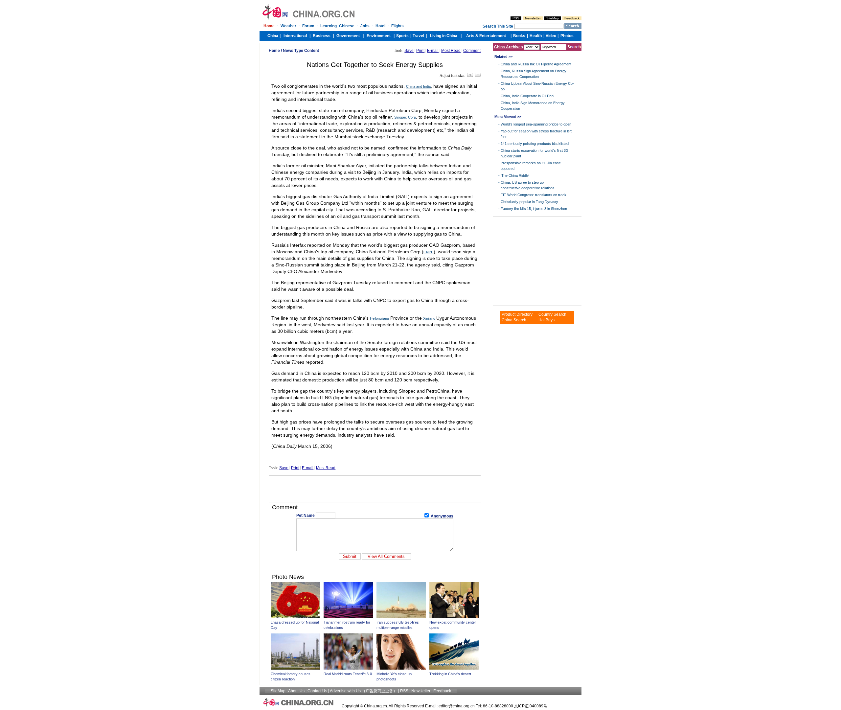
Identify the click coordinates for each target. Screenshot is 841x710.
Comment (472, 50)
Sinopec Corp (405, 117)
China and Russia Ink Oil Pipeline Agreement (536, 64)
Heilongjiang (379, 318)
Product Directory (517, 314)
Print (420, 50)
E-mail (433, 50)
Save (409, 50)
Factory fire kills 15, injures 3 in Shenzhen (534, 209)
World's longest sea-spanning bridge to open (536, 124)
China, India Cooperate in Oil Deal (527, 96)
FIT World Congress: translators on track (533, 195)
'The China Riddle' (515, 175)
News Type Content (301, 50)
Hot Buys (546, 320)
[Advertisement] (375, 489)
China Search (514, 320)
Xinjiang (429, 318)
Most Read (451, 50)
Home (274, 50)
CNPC (428, 252)
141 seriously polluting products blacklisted (535, 144)
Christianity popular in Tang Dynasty (529, 202)
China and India (418, 86)
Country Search (552, 314)
